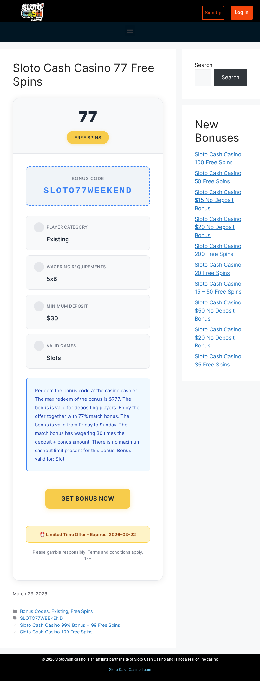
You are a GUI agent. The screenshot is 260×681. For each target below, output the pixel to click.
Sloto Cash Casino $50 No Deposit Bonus (218, 310)
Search (203, 65)
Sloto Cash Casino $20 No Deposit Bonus (218, 227)
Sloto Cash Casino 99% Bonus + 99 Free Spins (70, 625)
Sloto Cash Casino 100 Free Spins (56, 631)
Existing (59, 611)
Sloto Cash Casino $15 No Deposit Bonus (218, 200)
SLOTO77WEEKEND (41, 618)
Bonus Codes (34, 611)
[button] (130, 30)
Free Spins (82, 611)
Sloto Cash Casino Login (130, 669)
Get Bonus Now (87, 498)
